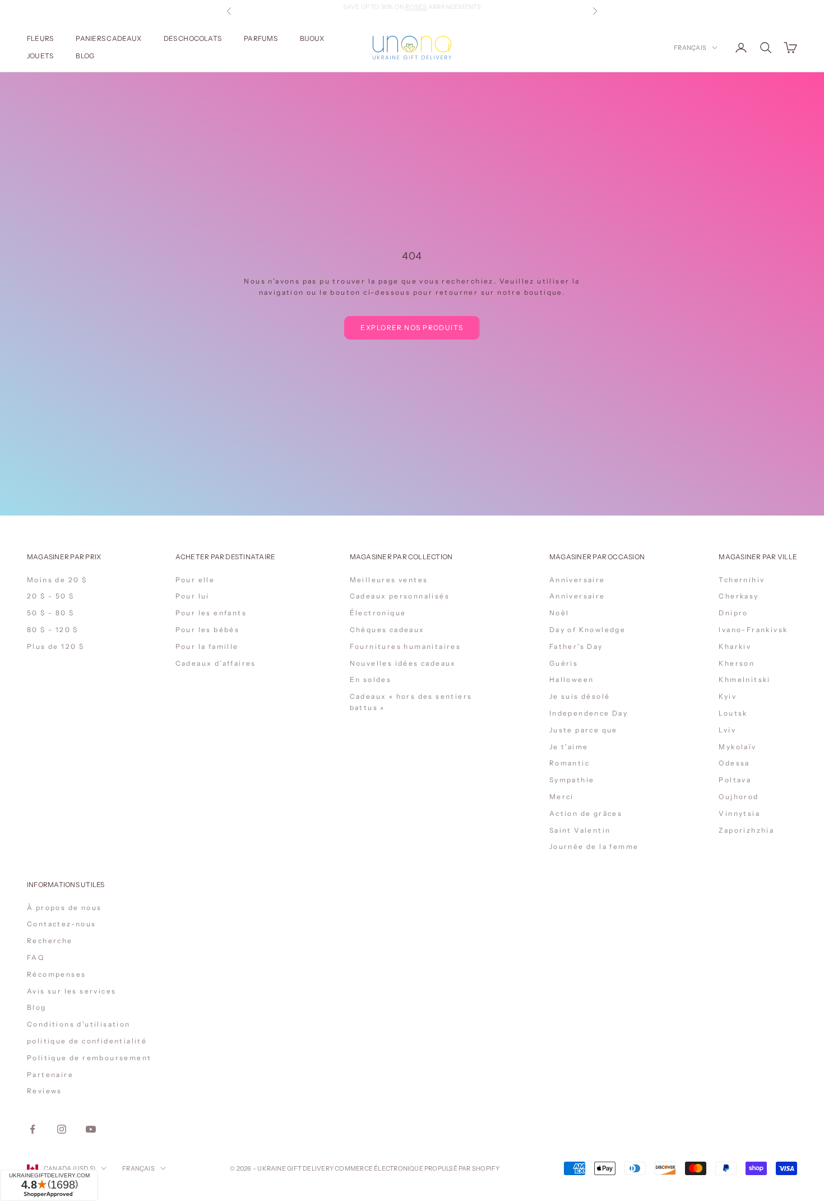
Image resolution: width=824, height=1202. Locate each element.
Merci (561, 796)
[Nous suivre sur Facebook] (32, 1129)
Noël (559, 613)
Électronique (378, 613)
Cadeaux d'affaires (215, 663)
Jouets (40, 56)
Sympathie (572, 780)
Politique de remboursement (89, 1058)
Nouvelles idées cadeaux (403, 663)
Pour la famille (207, 646)
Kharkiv (735, 646)
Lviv (727, 730)
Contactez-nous (61, 924)
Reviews (44, 1091)
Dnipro (733, 613)
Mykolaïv (737, 746)
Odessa (734, 763)
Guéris (563, 663)
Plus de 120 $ (55, 646)
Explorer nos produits (411, 327)
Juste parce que (583, 730)
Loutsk (733, 713)
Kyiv (728, 696)
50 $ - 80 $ (50, 613)
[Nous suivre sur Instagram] (61, 1129)
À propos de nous (64, 907)
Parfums (260, 38)
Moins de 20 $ (57, 580)
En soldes (371, 679)
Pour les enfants (211, 613)
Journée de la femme (594, 846)
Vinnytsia (739, 813)
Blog (85, 56)
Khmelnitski (744, 679)
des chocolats (192, 38)
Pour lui (192, 596)
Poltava (735, 780)
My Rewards (443, 11)
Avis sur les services (71, 991)
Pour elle (195, 580)
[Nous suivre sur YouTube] (90, 1129)
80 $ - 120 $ (52, 629)
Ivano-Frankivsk (753, 629)
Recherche (50, 940)
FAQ (35, 957)
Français (690, 48)
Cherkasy (738, 596)
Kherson (736, 663)
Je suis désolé (579, 696)
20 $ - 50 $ (50, 596)
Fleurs (40, 38)
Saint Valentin (580, 830)
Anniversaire (577, 580)
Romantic (569, 763)
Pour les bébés (207, 629)
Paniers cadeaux (108, 38)
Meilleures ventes (389, 580)
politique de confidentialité (87, 1041)
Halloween (571, 679)
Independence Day (588, 713)
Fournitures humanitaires (405, 646)
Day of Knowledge (587, 629)
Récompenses (56, 974)
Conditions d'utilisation (79, 1024)
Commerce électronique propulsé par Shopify (417, 1168)
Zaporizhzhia (746, 830)
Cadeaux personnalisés (400, 596)
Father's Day (576, 646)
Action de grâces (585, 813)
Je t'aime (569, 746)
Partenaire (50, 1074)
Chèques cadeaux (387, 629)
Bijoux (312, 38)
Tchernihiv (742, 580)
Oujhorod (738, 796)
